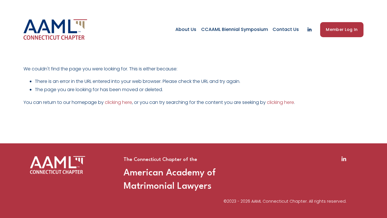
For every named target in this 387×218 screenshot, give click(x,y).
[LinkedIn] (309, 29)
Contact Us (286, 29)
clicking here (118, 102)
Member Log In (342, 29)
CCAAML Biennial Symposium (234, 29)
